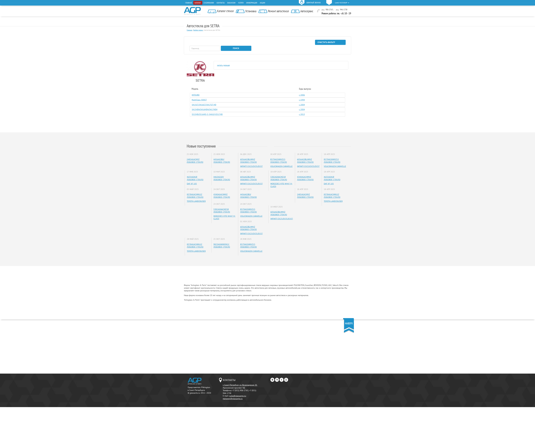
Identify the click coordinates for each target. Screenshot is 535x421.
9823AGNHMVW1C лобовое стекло (221, 245)
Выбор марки (198, 30)
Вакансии (231, 3)
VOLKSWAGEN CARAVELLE (251, 216)
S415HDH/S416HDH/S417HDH (204, 109)
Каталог (198, 3)
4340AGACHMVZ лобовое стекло (221, 195)
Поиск (236, 48)
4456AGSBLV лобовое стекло (221, 160)
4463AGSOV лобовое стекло (221, 178)
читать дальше (223, 65)
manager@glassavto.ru (233, 398)
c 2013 (302, 114)
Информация (251, 3)
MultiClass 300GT (199, 100)
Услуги (241, 3)
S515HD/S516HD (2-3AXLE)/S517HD (207, 114)
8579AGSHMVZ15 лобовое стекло (248, 210)
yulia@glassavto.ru (237, 396)
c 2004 (302, 104)
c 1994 (302, 100)
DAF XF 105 (192, 183)
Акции (262, 3)
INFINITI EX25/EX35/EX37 (251, 166)
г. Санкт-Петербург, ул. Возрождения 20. (240, 385)
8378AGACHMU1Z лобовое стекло (195, 195)
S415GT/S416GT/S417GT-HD (204, 104)
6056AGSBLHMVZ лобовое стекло (248, 160)
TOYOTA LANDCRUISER (196, 201)
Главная (188, 3)
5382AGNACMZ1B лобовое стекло (221, 210)
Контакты (221, 3)
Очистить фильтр (326, 42)
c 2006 (302, 95)
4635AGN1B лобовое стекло (195, 178)
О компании (209, 3)
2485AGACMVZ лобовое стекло (195, 160)
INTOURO (196, 95)
